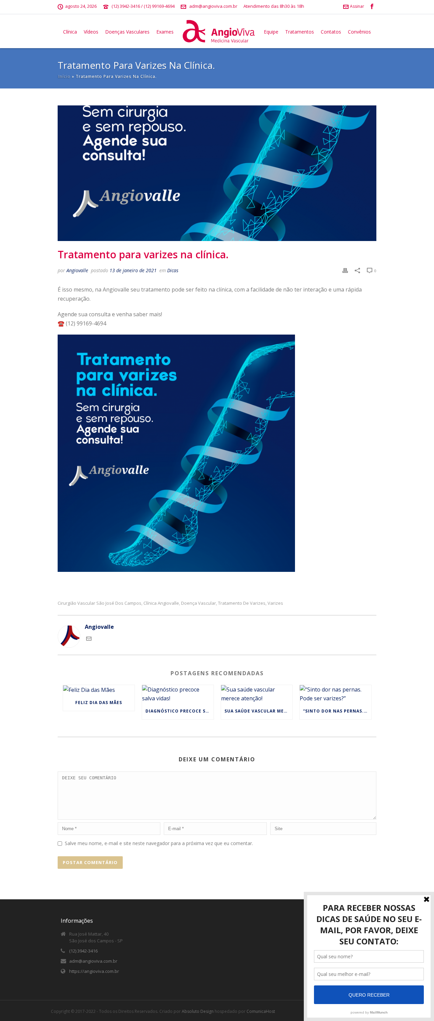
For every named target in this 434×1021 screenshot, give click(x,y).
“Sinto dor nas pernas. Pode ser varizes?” (337, 711)
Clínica (70, 31)
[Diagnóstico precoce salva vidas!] (178, 694)
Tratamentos (299, 31)
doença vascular (198, 603)
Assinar (357, 6)
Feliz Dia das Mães (98, 702)
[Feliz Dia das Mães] (99, 690)
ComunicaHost (260, 1011)
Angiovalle (77, 270)
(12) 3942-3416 (83, 951)
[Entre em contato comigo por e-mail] (89, 639)
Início (64, 76)
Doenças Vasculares (127, 31)
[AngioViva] (218, 31)
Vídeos (91, 31)
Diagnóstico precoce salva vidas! (179, 711)
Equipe (271, 31)
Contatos (331, 31)
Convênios (359, 31)
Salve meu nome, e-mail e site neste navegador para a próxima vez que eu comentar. (159, 843)
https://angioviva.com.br (94, 971)
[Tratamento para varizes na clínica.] (217, 173)
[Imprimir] (345, 270)
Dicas (172, 270)
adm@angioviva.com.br (213, 6)
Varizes (275, 603)
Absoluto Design (198, 1011)
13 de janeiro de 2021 (133, 270)
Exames (165, 31)
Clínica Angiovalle (161, 603)
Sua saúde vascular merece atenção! (258, 711)
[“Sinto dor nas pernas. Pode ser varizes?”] (335, 694)
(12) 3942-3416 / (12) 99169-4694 (143, 6)
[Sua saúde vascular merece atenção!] (257, 694)
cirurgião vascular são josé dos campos (99, 603)
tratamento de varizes (241, 603)
